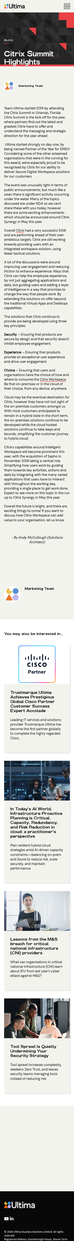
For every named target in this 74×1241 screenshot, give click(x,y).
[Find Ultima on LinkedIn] (12, 1219)
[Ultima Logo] (14, 6)
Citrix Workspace (53, 379)
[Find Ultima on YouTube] (7, 1219)
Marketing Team (30, 86)
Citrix (20, 230)
